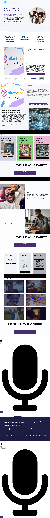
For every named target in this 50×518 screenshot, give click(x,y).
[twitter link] (42, 421)
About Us (36, 435)
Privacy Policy (32, 435)
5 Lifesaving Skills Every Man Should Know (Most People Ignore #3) (35, 285)
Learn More (25, 173)
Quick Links (40, 435)
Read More (4, 127)
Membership (27, 435)
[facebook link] (44, 421)
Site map (44, 435)
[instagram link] (40, 421)
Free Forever (10, 263)
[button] (22, 2)
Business (41, 424)
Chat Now (8, 156)
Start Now (25, 171)
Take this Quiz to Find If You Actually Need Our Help (38, 104)
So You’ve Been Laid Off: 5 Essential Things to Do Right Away (12, 285)
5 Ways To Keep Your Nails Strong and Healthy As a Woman (35, 299)
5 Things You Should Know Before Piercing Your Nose (12, 299)
